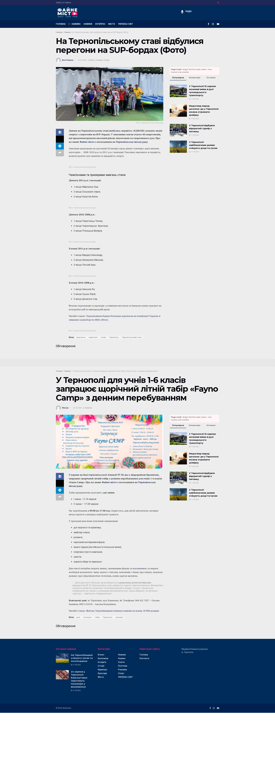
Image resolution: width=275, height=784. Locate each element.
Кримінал (102, 669)
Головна (59, 32)
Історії (101, 666)
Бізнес (101, 655)
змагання (80, 337)
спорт (103, 337)
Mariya (65, 408)
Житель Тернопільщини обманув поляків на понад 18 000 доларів (122, 610)
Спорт (107, 60)
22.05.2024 (82, 60)
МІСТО (111, 24)
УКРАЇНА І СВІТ (125, 24)
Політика (122, 666)
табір (97, 617)
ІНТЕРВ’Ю (100, 24)
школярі (119, 617)
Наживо (122, 655)
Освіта (121, 662)
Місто (92, 60)
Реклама (122, 669)
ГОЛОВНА (60, 24)
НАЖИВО (76, 24)
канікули (88, 617)
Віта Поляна (67, 60)
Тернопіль (114, 337)
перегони (93, 337)
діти (78, 617)
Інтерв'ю (102, 662)
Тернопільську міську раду (132, 141)
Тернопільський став (132, 337)
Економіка (103, 658)
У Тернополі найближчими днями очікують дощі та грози (203, 145)
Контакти (144, 658)
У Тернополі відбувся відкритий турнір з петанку (202, 128)
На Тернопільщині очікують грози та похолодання (82, 658)
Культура (102, 673)
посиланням (139, 568)
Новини (67, 32)
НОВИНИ (88, 24)
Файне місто (87, 141)
